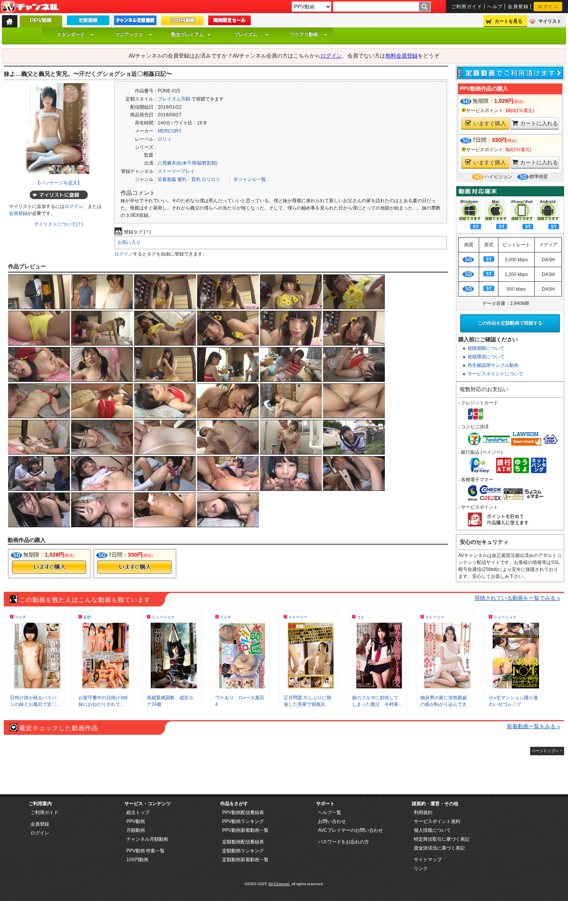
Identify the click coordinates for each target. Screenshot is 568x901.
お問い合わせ (332, 821)
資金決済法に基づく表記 (439, 848)
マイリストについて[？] (58, 224)
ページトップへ (545, 751)
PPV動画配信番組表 (243, 812)
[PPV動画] (41, 23)
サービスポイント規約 (437, 821)
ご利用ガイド (467, 6)
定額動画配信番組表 (243, 842)
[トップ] (9, 21)
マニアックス (129, 34)
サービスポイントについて (495, 373)
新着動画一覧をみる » (533, 726)
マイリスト (549, 21)
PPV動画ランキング (243, 821)
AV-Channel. (279, 884)
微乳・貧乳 (189, 179)
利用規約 (423, 812)
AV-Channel (30, 7)
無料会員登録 (401, 56)
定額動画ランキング (243, 850)
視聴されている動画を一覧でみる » (517, 598)
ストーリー (298, 617)
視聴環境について (486, 356)
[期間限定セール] (229, 22)
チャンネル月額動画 (147, 839)
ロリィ (165, 139)
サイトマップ (428, 859)
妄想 (87, 617)
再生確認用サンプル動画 (493, 365)
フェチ (20, 617)
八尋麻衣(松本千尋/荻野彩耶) (188, 163)
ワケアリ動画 (304, 34)
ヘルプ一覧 (329, 812)
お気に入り (129, 242)
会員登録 (518, 6)
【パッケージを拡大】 (59, 183)
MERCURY (170, 131)
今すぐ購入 (49, 567)
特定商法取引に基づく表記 (441, 839)
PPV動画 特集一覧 (145, 850)
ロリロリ (211, 179)
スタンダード (71, 34)
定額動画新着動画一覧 (245, 859)
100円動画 (137, 859)
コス (360, 617)
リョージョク (163, 617)
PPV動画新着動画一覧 (245, 830)
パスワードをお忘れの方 (343, 842)
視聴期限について (486, 348)
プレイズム (245, 34)
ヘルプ (495, 6)
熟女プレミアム (187, 34)
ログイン (547, 6)
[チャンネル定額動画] (135, 22)
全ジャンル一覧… (251, 179)
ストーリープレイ (176, 171)
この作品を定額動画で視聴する (510, 323)
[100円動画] (182, 22)
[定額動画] (88, 22)
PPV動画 (135, 821)
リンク (421, 868)
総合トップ (138, 812)
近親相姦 (167, 179)
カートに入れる (539, 123)
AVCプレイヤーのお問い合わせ (350, 830)
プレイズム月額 (174, 99)
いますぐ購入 (489, 123)
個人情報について (432, 830)
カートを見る (508, 21)
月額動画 (135, 830)
